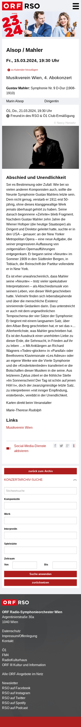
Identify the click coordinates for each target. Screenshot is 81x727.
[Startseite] (21, 6)
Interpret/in (10, 528)
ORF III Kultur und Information (24, 665)
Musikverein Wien (19, 427)
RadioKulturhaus (14, 660)
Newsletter (10, 683)
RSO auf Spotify (14, 703)
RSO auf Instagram (16, 693)
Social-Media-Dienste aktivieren (30, 448)
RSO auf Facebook (16, 688)
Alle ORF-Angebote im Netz (22, 674)
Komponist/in (12, 499)
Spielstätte (10, 543)
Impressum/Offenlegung (19, 636)
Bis (46, 564)
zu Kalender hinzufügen (24, 69)
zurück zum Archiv (40, 471)
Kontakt (7, 641)
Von (6, 564)
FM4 (5, 655)
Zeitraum (9, 558)
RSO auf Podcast (15, 708)
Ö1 (4, 650)
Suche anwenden (40, 574)
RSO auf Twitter (13, 698)
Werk (7, 514)
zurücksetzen (40, 582)
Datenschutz (11, 631)
